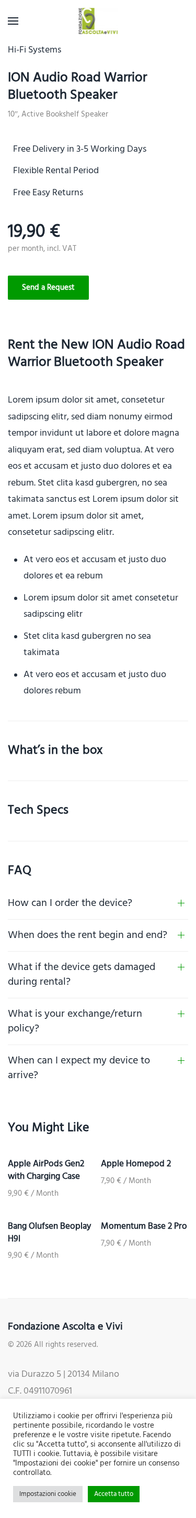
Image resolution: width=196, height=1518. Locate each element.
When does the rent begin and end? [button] (87, 935)
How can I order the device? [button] (70, 903)
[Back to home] (98, 21)
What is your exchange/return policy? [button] (75, 1021)
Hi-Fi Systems (34, 50)
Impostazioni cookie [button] (47, 1494)
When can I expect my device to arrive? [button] (79, 1068)
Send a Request (48, 287)
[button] (13, 21)
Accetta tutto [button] (113, 1494)
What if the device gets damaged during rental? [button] (81, 974)
